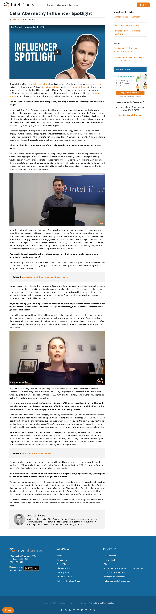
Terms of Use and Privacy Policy (101, 603)
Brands (60, 555)
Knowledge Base (111, 560)
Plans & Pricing (63, 568)
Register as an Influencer (130, 115)
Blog (106, 564)
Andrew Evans (16, 20)
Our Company (110, 555)
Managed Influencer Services (117, 576)
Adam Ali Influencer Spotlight (128, 25)
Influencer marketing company (117, 581)
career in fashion (94, 84)
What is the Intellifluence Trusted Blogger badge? (45, 277)
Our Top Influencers (66, 572)
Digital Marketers (64, 564)
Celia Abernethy (40, 84)
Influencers (62, 560)
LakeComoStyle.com (78, 87)
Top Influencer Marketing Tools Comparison (123, 568)
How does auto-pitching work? (36, 453)
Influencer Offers (64, 576)
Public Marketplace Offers (68, 581)
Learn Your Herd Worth (114, 572)
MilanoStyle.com (53, 87)
